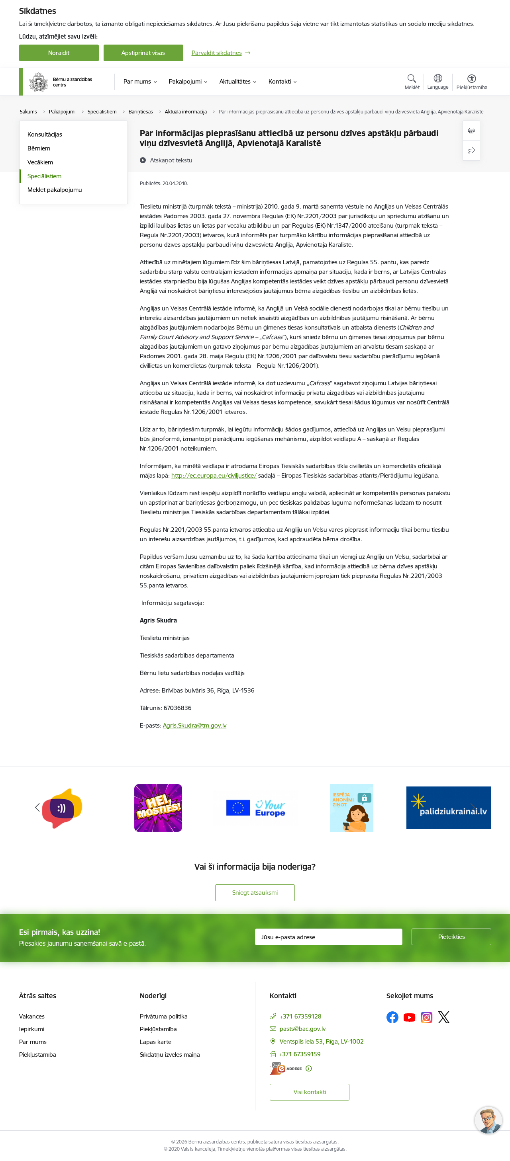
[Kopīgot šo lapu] (471, 150)
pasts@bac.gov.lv (303, 1028)
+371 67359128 (301, 1016)
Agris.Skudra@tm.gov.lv (194, 725)
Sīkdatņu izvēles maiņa (170, 1054)
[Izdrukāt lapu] (471, 130)
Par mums (33, 1042)
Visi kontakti (310, 1092)
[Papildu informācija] (309, 1068)
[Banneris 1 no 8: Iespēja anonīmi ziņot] (351, 807)
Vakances (32, 1016)
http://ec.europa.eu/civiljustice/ (214, 475)
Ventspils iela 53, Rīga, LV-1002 (322, 1041)
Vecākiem (40, 162)
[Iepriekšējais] (37, 808)
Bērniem (38, 148)
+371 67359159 (300, 1054)
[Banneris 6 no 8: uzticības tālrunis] (61, 807)
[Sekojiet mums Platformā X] (444, 1017)
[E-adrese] (286, 1068)
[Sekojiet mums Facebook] (392, 1017)
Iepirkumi (31, 1029)
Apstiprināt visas (143, 53)
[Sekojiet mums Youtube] (410, 1017)
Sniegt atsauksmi (255, 892)
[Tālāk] (473, 808)
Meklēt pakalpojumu (54, 189)
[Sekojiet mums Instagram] (427, 1017)
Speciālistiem (44, 176)
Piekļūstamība (37, 1054)
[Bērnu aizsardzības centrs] (60, 82)
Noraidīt (58, 53)
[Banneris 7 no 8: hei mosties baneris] (158, 807)
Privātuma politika (164, 1016)
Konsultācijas (44, 134)
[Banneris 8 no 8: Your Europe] (255, 807)
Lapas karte (155, 1042)
